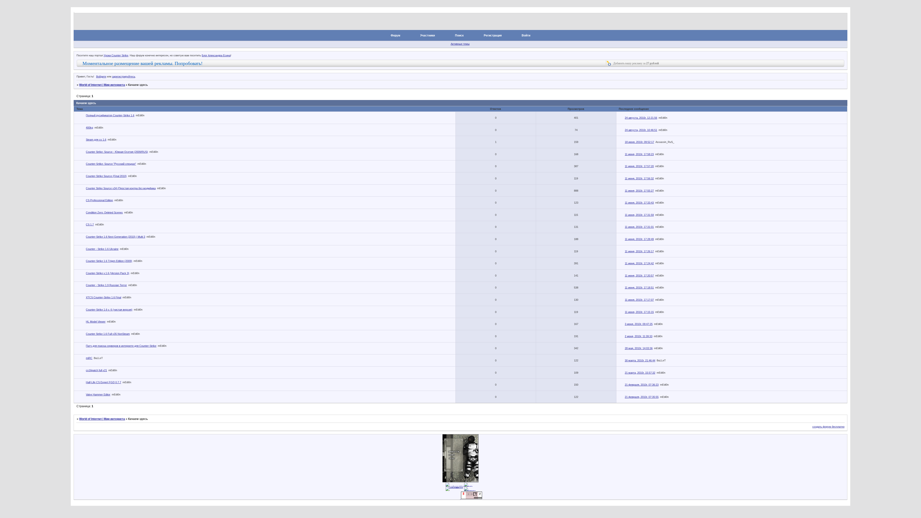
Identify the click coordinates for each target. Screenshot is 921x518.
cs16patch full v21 (96, 370)
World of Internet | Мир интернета (102, 85)
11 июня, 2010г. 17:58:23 (639, 154)
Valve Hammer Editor (98, 394)
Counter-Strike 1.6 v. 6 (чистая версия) (109, 309)
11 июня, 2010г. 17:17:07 (639, 299)
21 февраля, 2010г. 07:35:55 (642, 396)
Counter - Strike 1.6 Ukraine (102, 248)
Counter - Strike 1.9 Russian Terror (106, 285)
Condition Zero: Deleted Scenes (104, 212)
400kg (89, 127)
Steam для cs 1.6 (96, 139)
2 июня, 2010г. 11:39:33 (638, 336)
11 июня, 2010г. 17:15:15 (639, 312)
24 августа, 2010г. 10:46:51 (641, 130)
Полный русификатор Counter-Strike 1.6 (110, 115)
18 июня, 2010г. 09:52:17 (639, 142)
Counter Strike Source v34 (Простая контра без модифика (121, 188)
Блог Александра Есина (216, 55)
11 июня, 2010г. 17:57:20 (639, 166)
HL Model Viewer (96, 321)
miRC (89, 358)
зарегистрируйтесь (123, 76)
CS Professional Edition (99, 200)
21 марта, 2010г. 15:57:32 (640, 372)
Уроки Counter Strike (116, 55)
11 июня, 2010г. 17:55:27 (639, 190)
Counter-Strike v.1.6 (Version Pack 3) (107, 273)
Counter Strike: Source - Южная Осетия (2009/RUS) (117, 151)
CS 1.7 (90, 224)
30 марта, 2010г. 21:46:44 (640, 360)
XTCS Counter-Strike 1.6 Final (103, 297)
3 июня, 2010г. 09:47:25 (639, 324)
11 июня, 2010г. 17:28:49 (639, 239)
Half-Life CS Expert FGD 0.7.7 (103, 382)
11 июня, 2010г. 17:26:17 (639, 251)
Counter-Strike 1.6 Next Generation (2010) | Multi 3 (115, 236)
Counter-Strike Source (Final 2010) (106, 176)
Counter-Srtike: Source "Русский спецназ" (111, 163)
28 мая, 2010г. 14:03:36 (639, 348)
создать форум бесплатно (828, 426)
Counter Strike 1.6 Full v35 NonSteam (108, 333)
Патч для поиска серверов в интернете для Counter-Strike (121, 345)
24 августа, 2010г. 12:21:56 (641, 117)
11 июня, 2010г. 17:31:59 (639, 214)
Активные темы (460, 43)
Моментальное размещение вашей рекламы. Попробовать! (143, 63)
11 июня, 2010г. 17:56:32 (639, 178)
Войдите (101, 76)
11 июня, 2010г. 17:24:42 (639, 263)
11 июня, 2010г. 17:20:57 (639, 275)
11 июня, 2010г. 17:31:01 (639, 226)
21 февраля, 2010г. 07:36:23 (642, 384)
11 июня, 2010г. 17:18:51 (639, 287)
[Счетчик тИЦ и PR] (471, 498)
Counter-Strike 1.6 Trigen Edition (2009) (109, 260)
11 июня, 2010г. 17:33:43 (639, 202)
